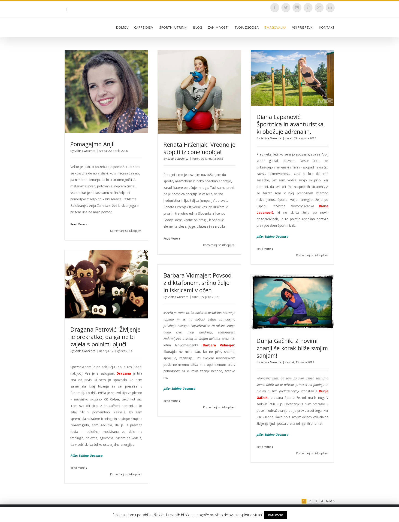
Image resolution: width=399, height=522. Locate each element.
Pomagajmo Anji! (92, 144)
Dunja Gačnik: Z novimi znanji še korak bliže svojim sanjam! (292, 348)
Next (329, 501)
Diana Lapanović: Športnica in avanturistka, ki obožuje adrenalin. (291, 124)
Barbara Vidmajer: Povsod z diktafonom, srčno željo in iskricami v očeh (197, 282)
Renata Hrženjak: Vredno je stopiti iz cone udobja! (199, 148)
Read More (77, 224)
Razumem (275, 515)
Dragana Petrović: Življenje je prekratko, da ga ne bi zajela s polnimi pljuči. (105, 336)
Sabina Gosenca (84, 151)
